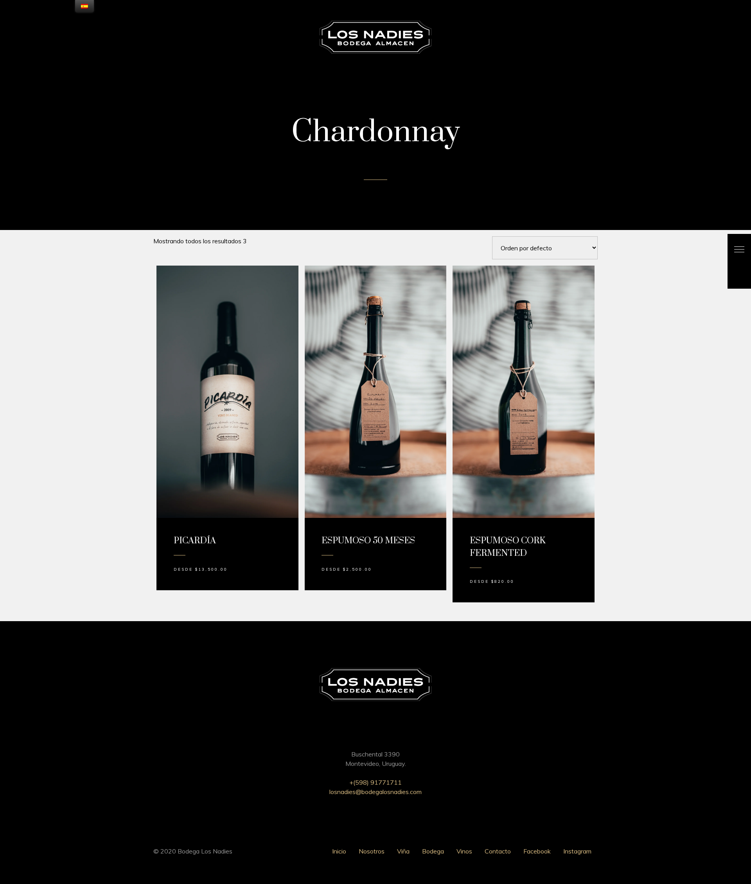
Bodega (433, 851)
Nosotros (371, 851)
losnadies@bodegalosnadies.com (375, 792)
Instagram (577, 851)
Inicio (339, 851)
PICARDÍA (195, 540)
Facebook (537, 851)
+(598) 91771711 (375, 782)
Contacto (498, 851)
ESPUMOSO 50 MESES (368, 540)
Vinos (464, 851)
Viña (403, 851)
